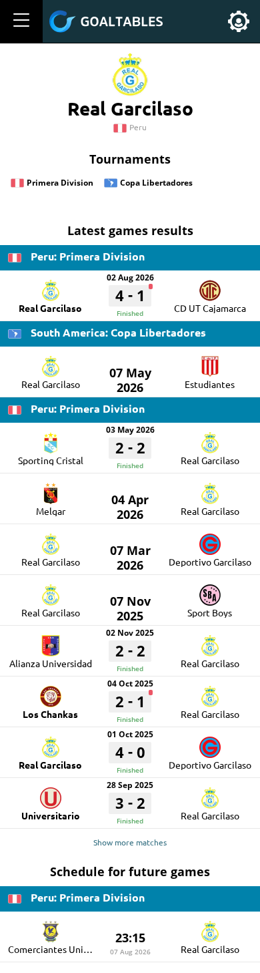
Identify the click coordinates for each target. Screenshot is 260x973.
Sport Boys (209, 612)
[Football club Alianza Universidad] (50, 641)
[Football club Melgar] (50, 489)
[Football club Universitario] (50, 793)
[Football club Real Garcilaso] (50, 286)
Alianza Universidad (50, 663)
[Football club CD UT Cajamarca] (210, 286)
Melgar (50, 511)
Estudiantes (210, 384)
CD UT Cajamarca (210, 308)
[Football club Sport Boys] (210, 590)
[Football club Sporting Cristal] (50, 438)
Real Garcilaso (50, 308)
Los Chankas (50, 714)
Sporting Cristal (50, 460)
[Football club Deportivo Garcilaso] (210, 540)
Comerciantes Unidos (53, 949)
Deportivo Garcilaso (210, 562)
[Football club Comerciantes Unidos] (50, 927)
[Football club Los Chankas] (50, 692)
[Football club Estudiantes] (210, 362)
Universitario (50, 815)
